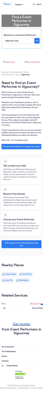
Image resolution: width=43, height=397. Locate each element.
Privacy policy (37, 388)
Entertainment (16, 72)
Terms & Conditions (8, 388)
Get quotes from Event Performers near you (21, 244)
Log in (38, 4)
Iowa (18, 74)
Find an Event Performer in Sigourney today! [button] (21, 146)
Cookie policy (23, 388)
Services (5, 72)
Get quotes (21, 324)
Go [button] (37, 40)
